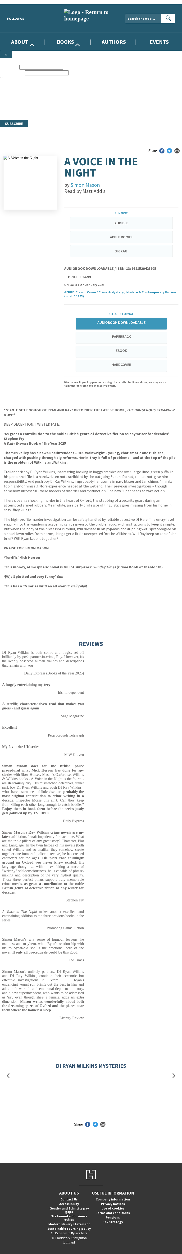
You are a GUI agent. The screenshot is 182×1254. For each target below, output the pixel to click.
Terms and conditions (113, 1213)
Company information (113, 1199)
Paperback (121, 336)
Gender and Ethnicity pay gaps (69, 1210)
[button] (8, 1075)
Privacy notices (113, 1204)
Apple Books (121, 237)
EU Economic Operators (69, 1233)
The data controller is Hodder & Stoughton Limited (38, 96)
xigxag (121, 251)
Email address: (12, 73)
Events (159, 41)
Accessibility (69, 1204)
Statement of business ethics (69, 1218)
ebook (121, 350)
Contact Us (69, 1199)
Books (65, 41)
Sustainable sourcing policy (69, 1228)
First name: (9, 67)
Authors (114, 41)
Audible (121, 223)
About (19, 41)
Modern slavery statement (69, 1224)
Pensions (113, 1217)
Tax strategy (113, 1222)
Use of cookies (112, 1208)
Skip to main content (15, 2)
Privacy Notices (94, 105)
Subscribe (14, 123)
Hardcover (121, 364)
